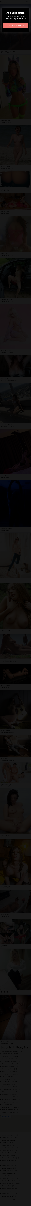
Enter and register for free (15, 25)
